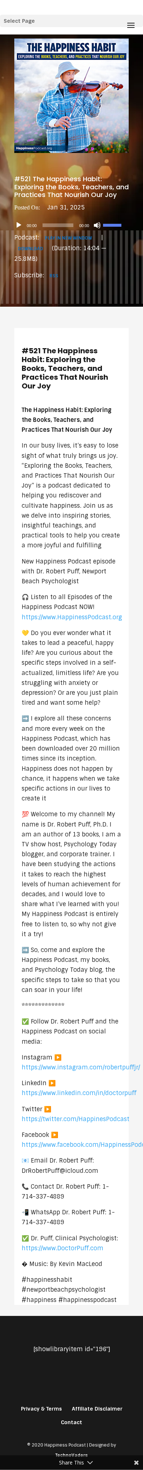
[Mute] (97, 225)
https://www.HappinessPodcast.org (72, 617)
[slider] (113, 224)
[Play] (18, 225)
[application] (71, 225)
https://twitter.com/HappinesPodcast (75, 1119)
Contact (71, 1422)
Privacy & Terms (41, 1408)
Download (30, 249)
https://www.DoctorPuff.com (62, 1248)
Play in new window (68, 238)
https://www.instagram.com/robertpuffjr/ (81, 1067)
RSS (54, 276)
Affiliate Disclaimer (97, 1408)
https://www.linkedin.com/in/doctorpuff (79, 1093)
